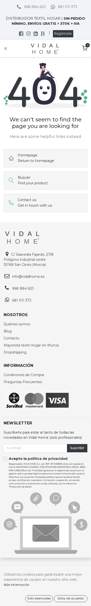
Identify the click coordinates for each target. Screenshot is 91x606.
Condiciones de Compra (24, 375)
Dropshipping (15, 352)
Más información (16, 585)
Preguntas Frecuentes (23, 382)
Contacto (11, 338)
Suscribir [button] (77, 448)
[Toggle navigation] (6, 48)
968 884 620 (35, 7)
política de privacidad (47, 458)
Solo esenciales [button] (39, 598)
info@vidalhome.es (28, 276)
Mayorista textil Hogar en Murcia (31, 345)
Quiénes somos (17, 324)
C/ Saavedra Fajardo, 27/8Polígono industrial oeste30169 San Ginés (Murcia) (29, 259)
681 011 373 (67, 7)
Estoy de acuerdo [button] (71, 598)
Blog (8, 331)
